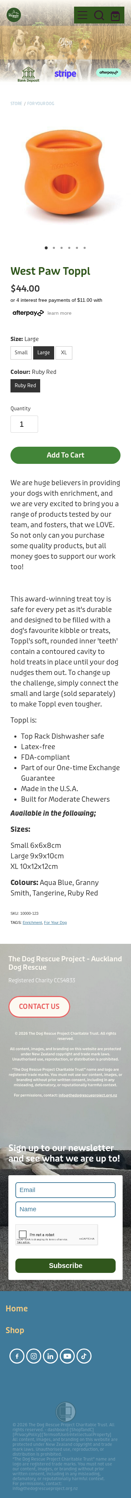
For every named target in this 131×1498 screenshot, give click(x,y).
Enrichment (32, 922)
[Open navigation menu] (82, 15)
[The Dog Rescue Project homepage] (37, 15)
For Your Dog (40, 104)
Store (16, 104)
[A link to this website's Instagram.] (33, 1356)
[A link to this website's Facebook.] (16, 1356)
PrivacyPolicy (27, 1434)
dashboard (58, 1429)
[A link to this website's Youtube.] (67, 1356)
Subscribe (65, 1265)
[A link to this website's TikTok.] (84, 1356)
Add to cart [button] (66, 455)
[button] (99, 15)
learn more (60, 313)
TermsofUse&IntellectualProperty (76, 1434)
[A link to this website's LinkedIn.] (50, 1356)
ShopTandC (81, 1429)
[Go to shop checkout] (116, 15)
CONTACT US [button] (39, 1006)
